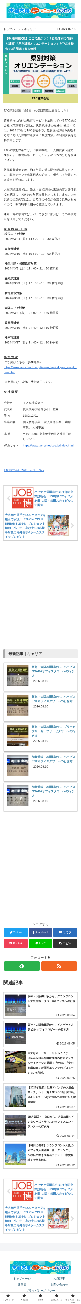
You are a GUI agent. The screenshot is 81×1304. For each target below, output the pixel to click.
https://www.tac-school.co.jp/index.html (48, 445)
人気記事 (59, 1278)
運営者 (22, 1284)
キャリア (30, 29)
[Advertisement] (40, 593)
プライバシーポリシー (40, 1290)
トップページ (12, 29)
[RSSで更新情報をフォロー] (59, 966)
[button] (65, 943)
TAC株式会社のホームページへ (24, 470)
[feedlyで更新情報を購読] (22, 966)
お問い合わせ (59, 1284)
